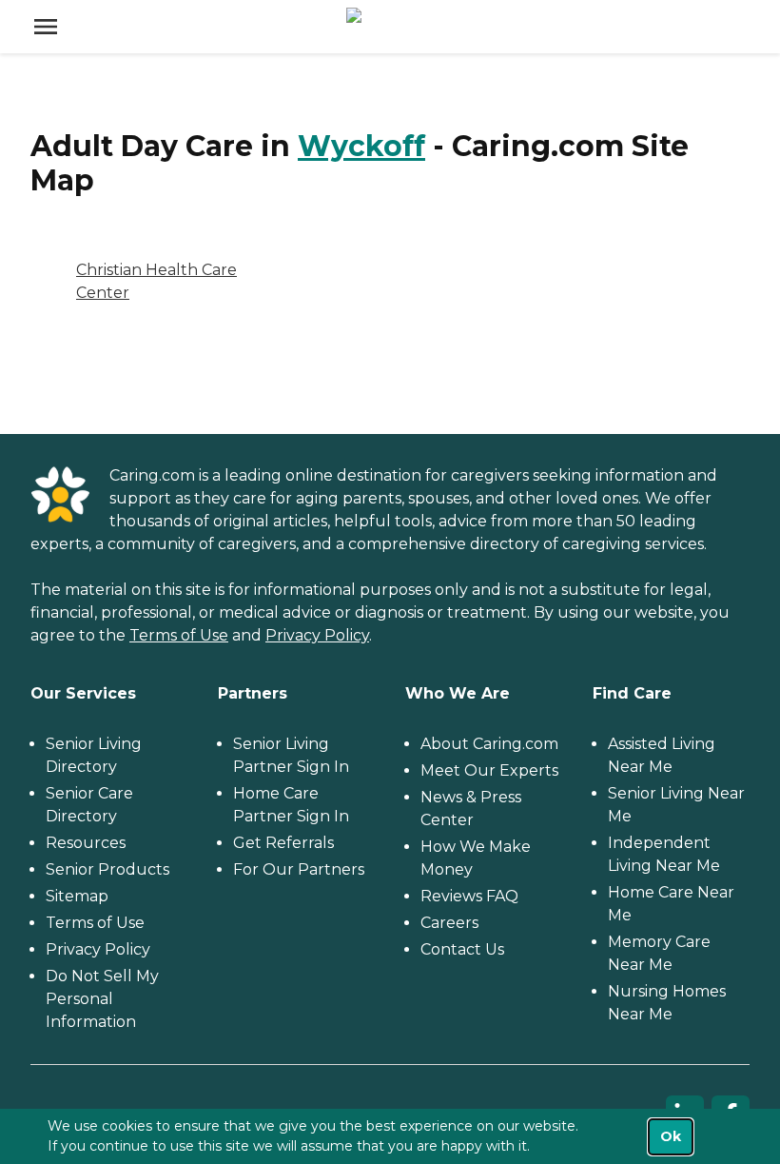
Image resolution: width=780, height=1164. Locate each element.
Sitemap (77, 896)
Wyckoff (361, 146)
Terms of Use (178, 635)
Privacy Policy (317, 635)
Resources (86, 843)
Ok (670, 1136)
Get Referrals (283, 843)
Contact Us (462, 949)
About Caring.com (489, 744)
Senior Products (107, 869)
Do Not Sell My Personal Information (102, 999)
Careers (449, 923)
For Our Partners (298, 869)
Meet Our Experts (489, 770)
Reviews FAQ (469, 896)
